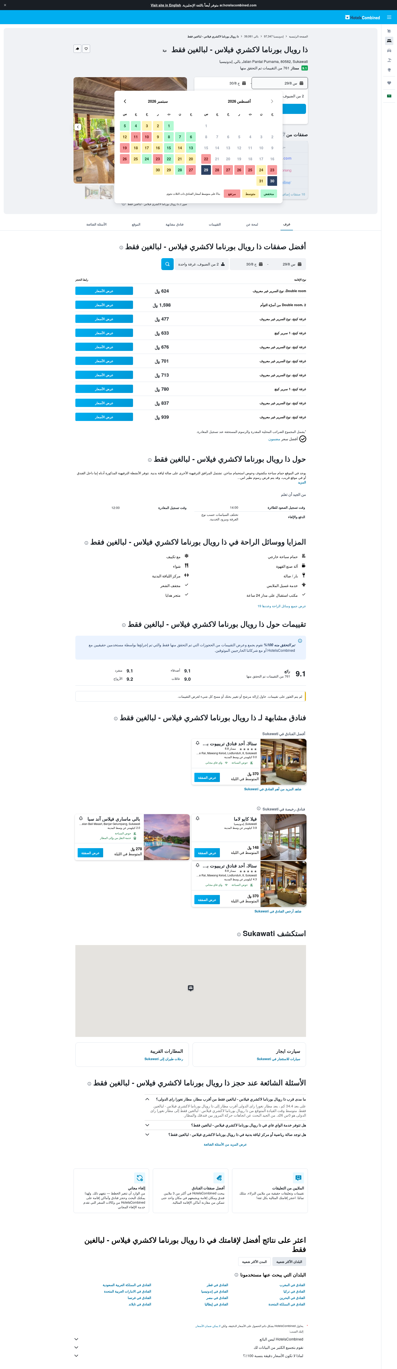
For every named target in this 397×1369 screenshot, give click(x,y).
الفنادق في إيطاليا (216, 1304)
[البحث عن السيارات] (389, 50)
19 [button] (239, 158)
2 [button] (272, 136)
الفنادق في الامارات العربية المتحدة (127, 1291)
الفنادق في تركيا (294, 1291)
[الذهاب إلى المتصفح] (389, 69)
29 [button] (206, 169)
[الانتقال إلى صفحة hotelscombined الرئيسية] (362, 17)
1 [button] (206, 125)
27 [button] (228, 169)
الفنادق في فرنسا (139, 1297)
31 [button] (261, 180)
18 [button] (250, 158)
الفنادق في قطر (217, 1284)
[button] (5, 5)
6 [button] (228, 136)
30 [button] (272, 180)
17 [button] (261, 158)
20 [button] (228, 158)
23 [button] (272, 169)
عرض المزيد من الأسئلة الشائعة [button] (225, 1144)
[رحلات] (389, 83)
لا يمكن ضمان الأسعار (208, 1326)
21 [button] (217, 158)
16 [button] (272, 158)
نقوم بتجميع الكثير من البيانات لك (278, 1347)
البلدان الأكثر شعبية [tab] (289, 1261)
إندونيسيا (278, 36)
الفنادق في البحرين (292, 1297)
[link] (273, 788)
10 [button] (261, 147)
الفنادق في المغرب (292, 1284)
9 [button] (272, 147)
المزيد (302, 482)
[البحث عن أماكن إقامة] (389, 40)
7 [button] (217, 136)
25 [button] (250, 169)
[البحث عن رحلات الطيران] (389, 31)
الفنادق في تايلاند (140, 1304)
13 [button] (228, 147)
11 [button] (250, 147)
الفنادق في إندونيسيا (214, 1291)
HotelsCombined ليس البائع (281, 1339)
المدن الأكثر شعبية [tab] (254, 1261)
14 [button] (217, 147)
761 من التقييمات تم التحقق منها (264, 68)
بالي (256, 36)
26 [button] (239, 169)
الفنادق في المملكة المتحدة (287, 1304)
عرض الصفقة (207, 777)
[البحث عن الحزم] (389, 60)
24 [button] (261, 169)
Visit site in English (166, 5)
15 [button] (206, 147)
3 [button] (261, 136)
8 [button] (206, 136)
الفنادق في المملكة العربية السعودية (127, 1284)
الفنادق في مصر (217, 1297)
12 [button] (239, 147)
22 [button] (206, 158)
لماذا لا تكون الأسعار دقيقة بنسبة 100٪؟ (273, 1355)
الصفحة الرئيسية (298, 36)
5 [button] (239, 136)
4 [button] (250, 136)
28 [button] (217, 169)
